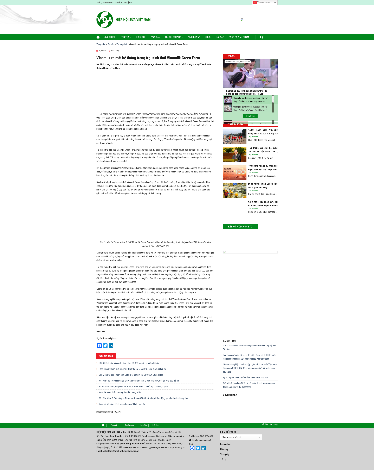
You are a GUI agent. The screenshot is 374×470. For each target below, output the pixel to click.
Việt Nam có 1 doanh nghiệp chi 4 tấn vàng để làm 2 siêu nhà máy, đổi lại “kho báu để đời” (139, 380)
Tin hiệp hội (121, 44)
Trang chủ (100, 44)
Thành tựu (115, 425)
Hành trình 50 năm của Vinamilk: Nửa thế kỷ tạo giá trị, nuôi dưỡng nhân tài (132, 369)
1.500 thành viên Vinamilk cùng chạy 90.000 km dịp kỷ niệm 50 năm (129, 363)
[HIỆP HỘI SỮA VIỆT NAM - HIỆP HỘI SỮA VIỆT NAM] (123, 19)
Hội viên (140, 37)
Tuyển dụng (129, 425)
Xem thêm (250, 116)
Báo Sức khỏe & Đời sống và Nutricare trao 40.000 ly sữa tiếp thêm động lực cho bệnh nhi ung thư (143, 398)
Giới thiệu (109, 37)
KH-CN (208, 37)
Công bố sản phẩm (239, 37)
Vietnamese (263, 2)
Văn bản (155, 37)
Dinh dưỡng (194, 37)
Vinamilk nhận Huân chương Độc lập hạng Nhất (120, 392)
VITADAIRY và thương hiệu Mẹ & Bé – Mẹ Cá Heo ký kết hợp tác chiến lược (133, 386)
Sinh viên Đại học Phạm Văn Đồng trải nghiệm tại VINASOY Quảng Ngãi (131, 374)
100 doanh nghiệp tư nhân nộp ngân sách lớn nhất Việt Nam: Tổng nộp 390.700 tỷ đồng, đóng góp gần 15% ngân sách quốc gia (250, 368)
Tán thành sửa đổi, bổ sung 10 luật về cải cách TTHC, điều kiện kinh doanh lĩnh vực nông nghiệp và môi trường (249, 357)
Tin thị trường (173, 37)
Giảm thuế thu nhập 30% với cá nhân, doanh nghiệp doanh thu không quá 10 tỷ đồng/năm (249, 385)
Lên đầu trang (271, 424)
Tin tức (125, 37)
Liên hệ (156, 425)
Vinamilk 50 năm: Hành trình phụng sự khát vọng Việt (122, 404)
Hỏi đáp (220, 37)
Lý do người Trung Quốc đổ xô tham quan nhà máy (245, 377)
